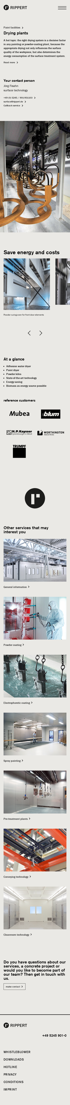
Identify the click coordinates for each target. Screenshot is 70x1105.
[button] (30, 333)
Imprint (10, 1089)
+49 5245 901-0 (54, 1035)
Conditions (14, 1082)
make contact (13, 986)
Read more (9, 62)
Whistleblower (17, 1052)
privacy (10, 1074)
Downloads (14, 1059)
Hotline (10, 1067)
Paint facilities (12, 27)
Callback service (12, 105)
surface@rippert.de (13, 101)
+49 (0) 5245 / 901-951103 (18, 97)
